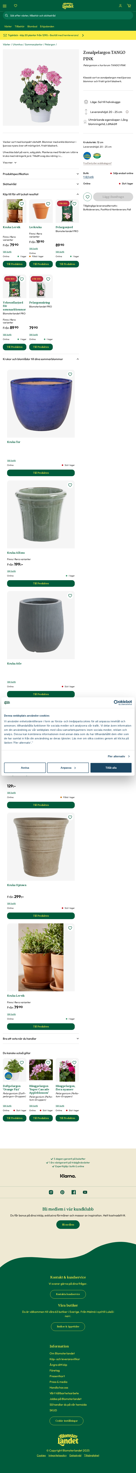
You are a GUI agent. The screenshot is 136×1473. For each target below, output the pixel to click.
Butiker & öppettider (68, 1326)
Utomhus (18, 44)
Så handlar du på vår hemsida (68, 1404)
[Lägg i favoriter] (87, 197)
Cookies (41, 1455)
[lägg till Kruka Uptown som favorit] (70, 817)
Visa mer (8, 162)
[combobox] (71, 15)
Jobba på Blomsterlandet (65, 1399)
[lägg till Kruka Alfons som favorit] (70, 485)
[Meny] (5, 6)
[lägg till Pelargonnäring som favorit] (48, 279)
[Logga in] (120, 5)
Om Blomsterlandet (62, 1353)
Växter (6, 44)
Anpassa (66, 767)
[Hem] (68, 5)
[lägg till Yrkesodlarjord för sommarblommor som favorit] (22, 279)
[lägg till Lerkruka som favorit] (48, 204)
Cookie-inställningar (66, 1420)
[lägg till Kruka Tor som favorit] (70, 374)
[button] (41, 174)
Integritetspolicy (58, 1455)
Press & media (58, 1382)
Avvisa (25, 767)
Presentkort (57, 1376)
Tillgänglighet (91, 1455)
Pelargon (50, 44)
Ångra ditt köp (58, 1364)
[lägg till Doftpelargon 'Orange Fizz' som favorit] (22, 1062)
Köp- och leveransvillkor (65, 1359)
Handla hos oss (59, 1387)
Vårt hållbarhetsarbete (64, 1393)
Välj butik (88, 177)
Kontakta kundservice (68, 1294)
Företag (55, 1370)
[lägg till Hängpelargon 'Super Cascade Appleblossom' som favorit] (48, 1062)
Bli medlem (68, 1224)
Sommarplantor (34, 44)
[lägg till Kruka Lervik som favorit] (22, 204)
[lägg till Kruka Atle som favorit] (70, 595)
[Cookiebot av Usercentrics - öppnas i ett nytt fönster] (116, 702)
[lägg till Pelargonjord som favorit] (74, 204)
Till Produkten (16, 265)
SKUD (53, 1410)
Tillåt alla (111, 767)
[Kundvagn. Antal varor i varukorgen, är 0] (129, 5)
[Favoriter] (15, 5)
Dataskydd (75, 1455)
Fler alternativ (116, 756)
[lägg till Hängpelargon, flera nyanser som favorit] (74, 1062)
